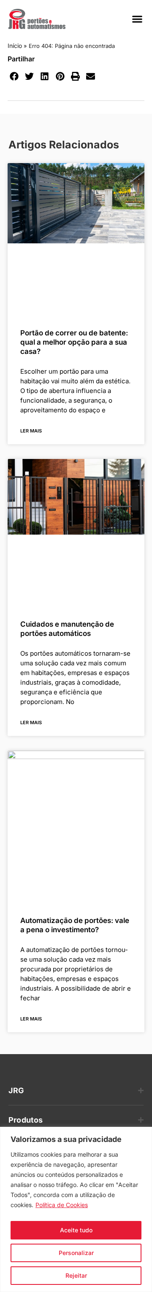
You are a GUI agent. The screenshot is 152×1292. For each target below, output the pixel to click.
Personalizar (76, 1252)
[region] (76, 1209)
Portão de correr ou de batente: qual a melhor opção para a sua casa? (74, 342)
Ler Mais (31, 431)
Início (15, 45)
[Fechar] (143, 1134)
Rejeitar (76, 1275)
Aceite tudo (76, 1230)
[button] (137, 19)
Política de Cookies (61, 1204)
